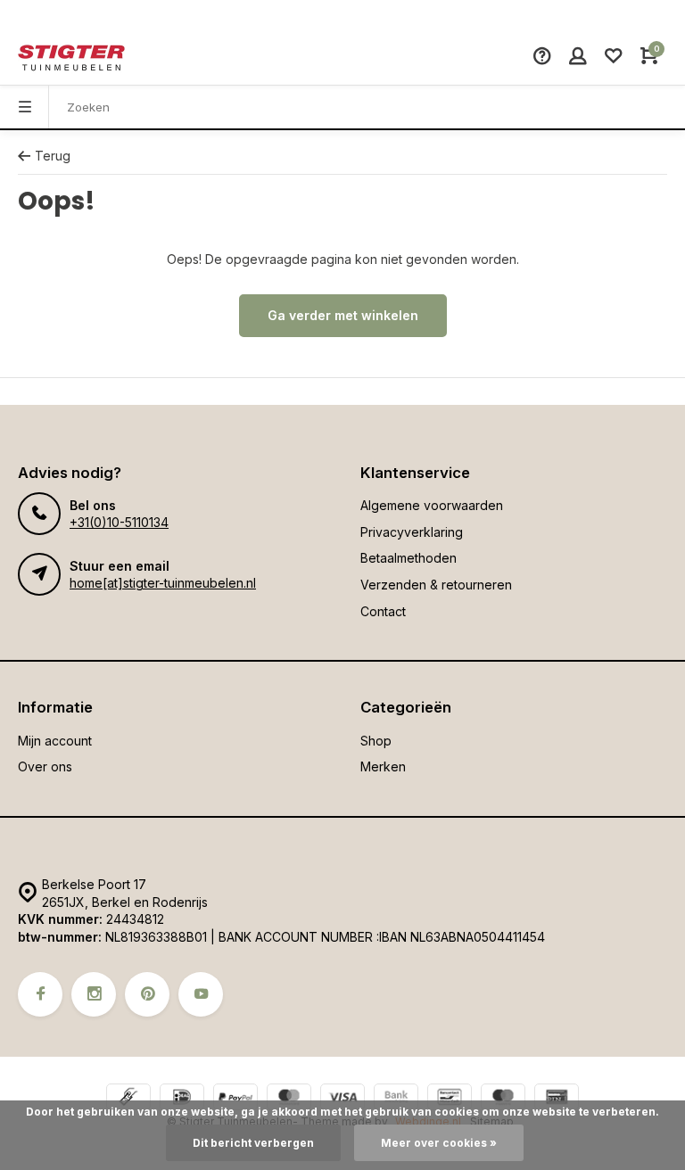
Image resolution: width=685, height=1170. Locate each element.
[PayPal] (235, 1099)
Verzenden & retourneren (436, 584)
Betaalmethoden (408, 557)
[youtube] (200, 994)
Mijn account (55, 740)
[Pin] (556, 1099)
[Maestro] (503, 1099)
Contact (383, 611)
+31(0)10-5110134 (119, 522)
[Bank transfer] (396, 1099)
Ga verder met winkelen (343, 315)
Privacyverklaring (411, 532)
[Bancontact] (449, 1099)
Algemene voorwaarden (431, 505)
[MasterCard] (289, 1099)
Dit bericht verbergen (253, 1142)
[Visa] (342, 1099)
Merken (383, 766)
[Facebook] (40, 994)
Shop (376, 740)
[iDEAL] (182, 1099)
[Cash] (128, 1099)
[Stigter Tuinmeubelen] (71, 58)
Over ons (45, 766)
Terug (52, 155)
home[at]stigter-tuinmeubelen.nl (163, 582)
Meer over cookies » (439, 1142)
